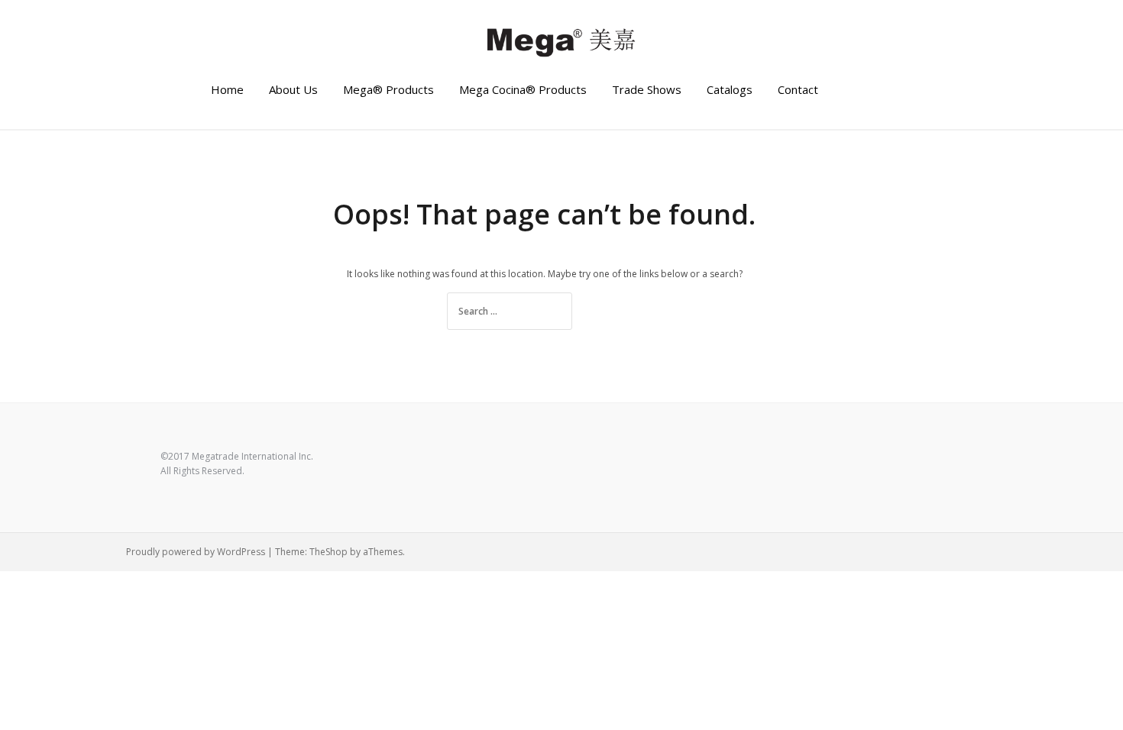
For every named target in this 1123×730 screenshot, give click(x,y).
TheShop (328, 551)
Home (227, 89)
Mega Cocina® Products (523, 89)
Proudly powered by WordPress (195, 551)
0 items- (894, 90)
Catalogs (729, 89)
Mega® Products (388, 89)
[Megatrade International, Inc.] (561, 40)
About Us (293, 89)
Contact (798, 89)
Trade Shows (646, 89)
